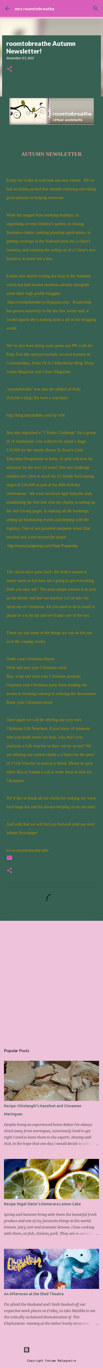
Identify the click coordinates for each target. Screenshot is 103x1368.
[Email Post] (9, 860)
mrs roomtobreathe (34, 8)
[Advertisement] (51, 980)
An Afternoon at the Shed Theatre (34, 1294)
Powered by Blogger (54, 1349)
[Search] (95, 8)
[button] (9, 69)
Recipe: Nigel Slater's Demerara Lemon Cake (42, 1204)
